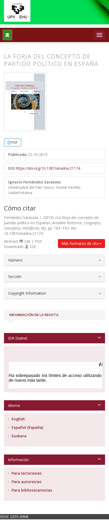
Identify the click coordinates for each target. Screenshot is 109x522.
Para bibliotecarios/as (31, 490)
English (18, 418)
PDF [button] (14, 142)
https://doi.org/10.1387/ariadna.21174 (48, 168)
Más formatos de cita (80, 243)
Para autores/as (26, 481)
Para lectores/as (26, 473)
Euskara (18, 435)
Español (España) (27, 427)
